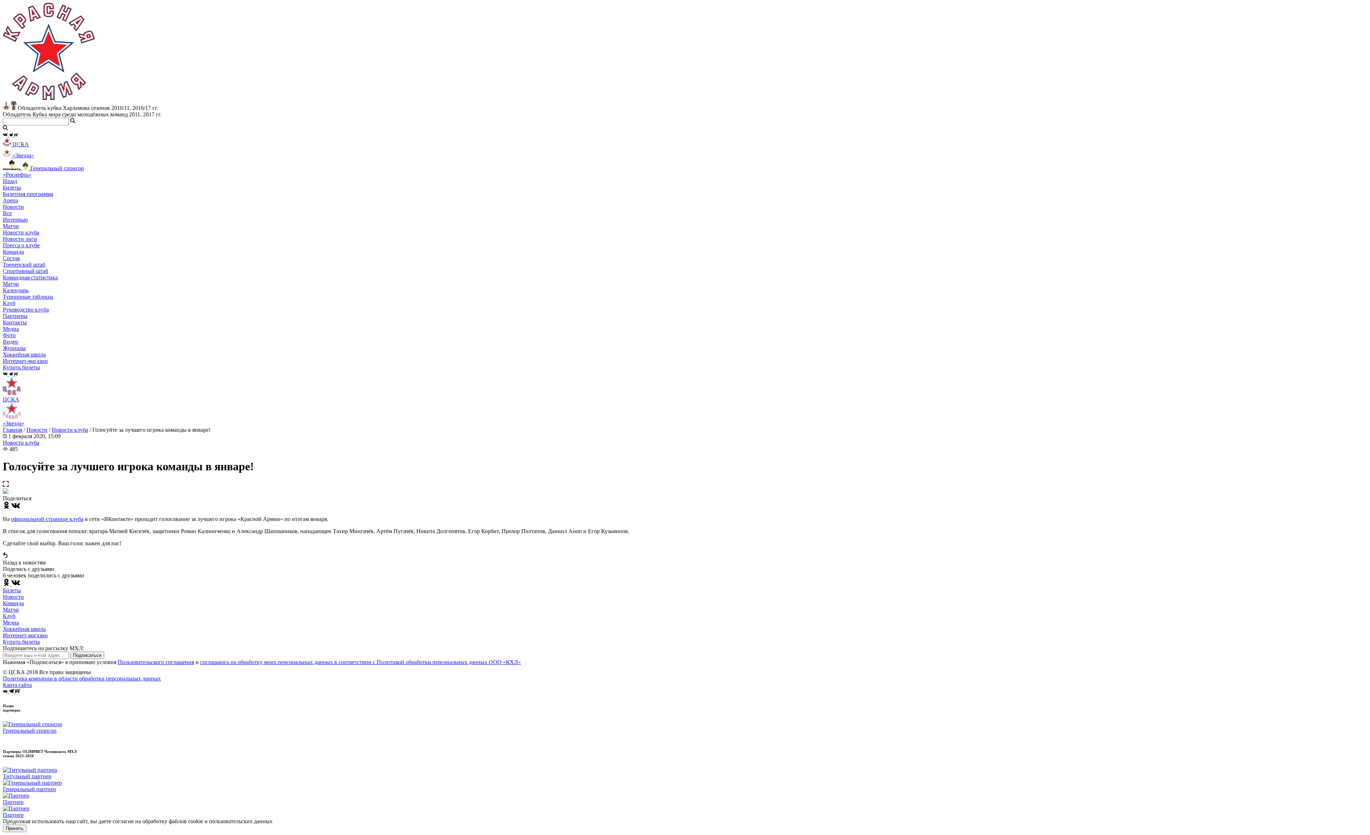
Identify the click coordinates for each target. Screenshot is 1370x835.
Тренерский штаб (24, 265)
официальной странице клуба (47, 519)
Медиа (11, 622)
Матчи (11, 226)
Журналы (14, 348)
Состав (11, 258)
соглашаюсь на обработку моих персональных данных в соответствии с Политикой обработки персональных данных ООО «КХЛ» (360, 662)
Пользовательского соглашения (156, 662)
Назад (10, 181)
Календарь (16, 290)
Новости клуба (21, 232)
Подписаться (87, 655)
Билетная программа (28, 194)
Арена (10, 200)
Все (7, 213)
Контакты (15, 322)
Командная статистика (30, 277)
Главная (12, 430)
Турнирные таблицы (28, 297)
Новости (36, 430)
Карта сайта (17, 685)
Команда (13, 603)
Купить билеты (21, 642)
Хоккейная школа (24, 629)
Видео (10, 342)
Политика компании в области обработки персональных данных (82, 678)
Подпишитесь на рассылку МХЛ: (43, 648)
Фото (9, 335)
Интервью (15, 220)
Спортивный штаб (25, 271)
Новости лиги (20, 239)
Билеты (12, 590)
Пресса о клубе (21, 245)
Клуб (9, 616)
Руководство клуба (26, 310)
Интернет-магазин (25, 635)
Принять (15, 828)
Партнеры (15, 316)
